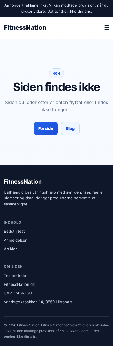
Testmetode (15, 275)
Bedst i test (14, 231)
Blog (70, 128)
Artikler (10, 249)
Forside (45, 128)
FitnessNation (25, 27)
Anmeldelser (15, 240)
